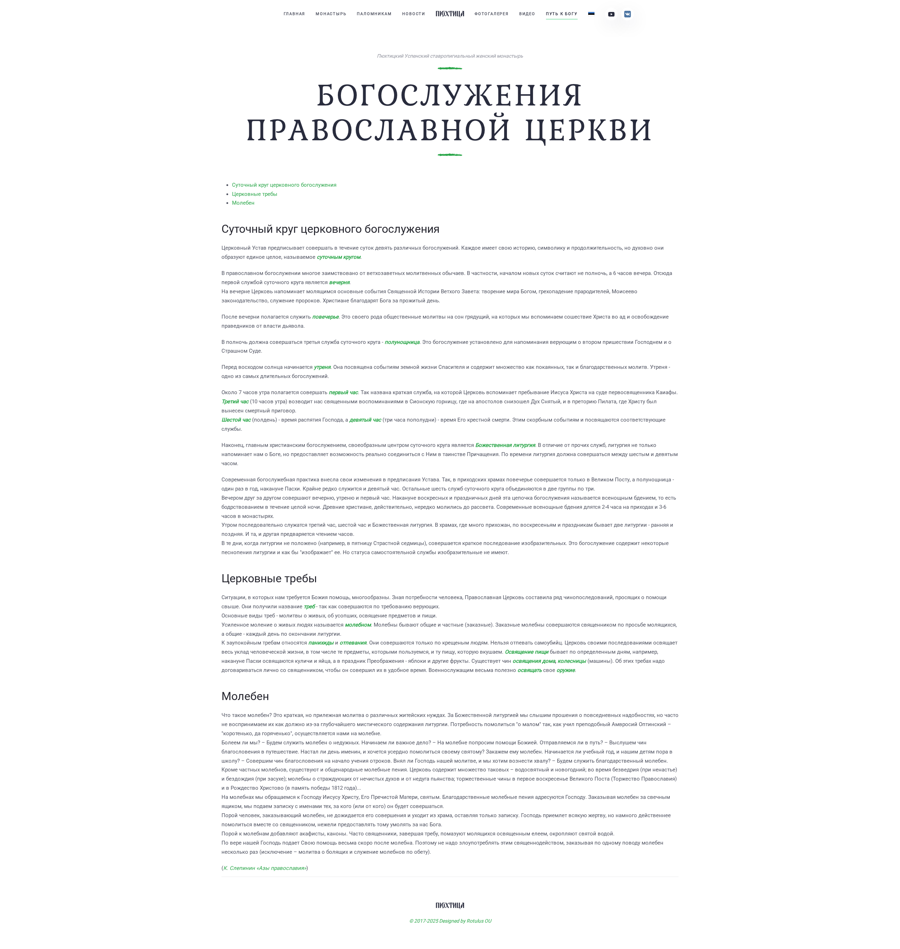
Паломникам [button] (374, 14)
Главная (295, 14)
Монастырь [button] (331, 14)
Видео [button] (527, 14)
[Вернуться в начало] (450, 14)
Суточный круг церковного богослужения (284, 185)
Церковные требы (254, 194)
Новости (413, 14)
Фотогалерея (492, 14)
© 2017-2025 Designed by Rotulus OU (450, 921)
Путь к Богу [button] (562, 14)
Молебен (243, 203)
